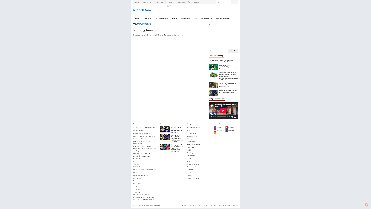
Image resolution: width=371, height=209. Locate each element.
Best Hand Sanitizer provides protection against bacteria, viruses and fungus (144, 148)
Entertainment (206, 18)
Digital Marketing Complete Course (144, 169)
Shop (195, 18)
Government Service (193, 144)
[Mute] (232, 117)
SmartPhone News (222, 18)
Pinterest (231, 127)
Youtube (189, 175)
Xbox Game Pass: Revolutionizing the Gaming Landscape (228, 67)
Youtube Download (193, 178)
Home (137, 2)
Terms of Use (147, 2)
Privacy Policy (159, 2)
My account (137, 178)
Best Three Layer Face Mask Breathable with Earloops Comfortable (142, 156)
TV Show (189, 172)
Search (234, 2)
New (134, 181)
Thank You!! (137, 192)
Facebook (220, 127)
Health (174, 18)
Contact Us (171, 2)
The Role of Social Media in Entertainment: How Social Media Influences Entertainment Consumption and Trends (228, 76)
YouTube (219, 130)
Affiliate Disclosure (139, 130)
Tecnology (190, 170)
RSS (218, 133)
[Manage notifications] (366, 204)
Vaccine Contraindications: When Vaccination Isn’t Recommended (227, 85)
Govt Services (191, 147)
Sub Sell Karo (142, 10)
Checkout (136, 164)
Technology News (161, 18)
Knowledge (190, 153)
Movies (189, 158)
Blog (188, 130)
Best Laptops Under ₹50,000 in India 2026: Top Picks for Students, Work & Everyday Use (177, 148)
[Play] (211, 117)
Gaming (189, 139)
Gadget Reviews (192, 136)
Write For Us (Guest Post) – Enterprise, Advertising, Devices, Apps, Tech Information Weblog (143, 197)
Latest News (147, 18)
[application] (223, 110)
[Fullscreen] (235, 117)
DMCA (135, 172)
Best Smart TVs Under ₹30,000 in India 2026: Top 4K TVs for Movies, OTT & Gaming (177, 138)
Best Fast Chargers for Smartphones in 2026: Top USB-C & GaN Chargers (177, 129)
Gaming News (185, 18)
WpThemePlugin (155, 205)
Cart (134, 161)
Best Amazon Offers (184, 2)
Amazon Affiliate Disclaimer (142, 133)
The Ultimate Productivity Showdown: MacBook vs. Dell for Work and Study (221, 61)
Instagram (231, 130)
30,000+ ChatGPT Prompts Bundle (144, 127)
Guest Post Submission (140, 175)
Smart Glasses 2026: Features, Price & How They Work (228, 91)
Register (196, 2)
